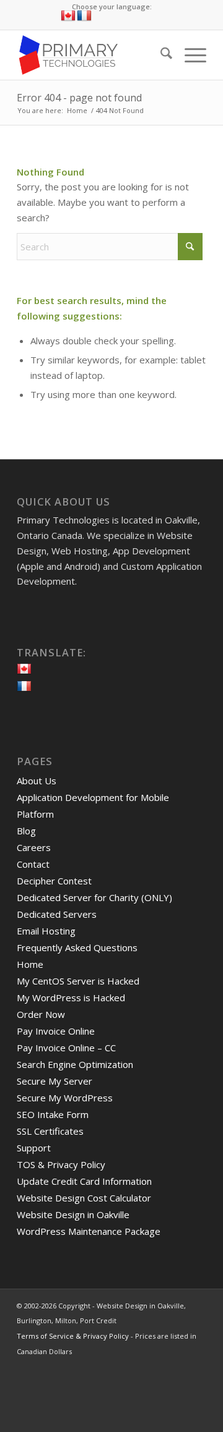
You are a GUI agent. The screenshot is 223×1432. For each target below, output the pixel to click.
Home (30, 964)
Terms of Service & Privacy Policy (73, 1336)
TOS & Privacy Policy (61, 1164)
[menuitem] (160, 55)
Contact (33, 864)
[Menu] (189, 55)
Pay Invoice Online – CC (66, 1047)
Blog (26, 830)
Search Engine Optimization (75, 1064)
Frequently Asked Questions (77, 947)
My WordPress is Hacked (71, 997)
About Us (36, 780)
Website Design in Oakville (73, 1214)
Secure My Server (54, 1081)
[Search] (160, 55)
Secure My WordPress (65, 1097)
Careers (34, 847)
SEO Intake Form (53, 1114)
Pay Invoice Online (56, 1031)
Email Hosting (46, 931)
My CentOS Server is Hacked (78, 981)
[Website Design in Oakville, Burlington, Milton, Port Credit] (92, 55)
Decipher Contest (54, 881)
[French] (84, 16)
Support (34, 1148)
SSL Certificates (50, 1131)
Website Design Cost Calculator (84, 1198)
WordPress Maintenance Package (88, 1231)
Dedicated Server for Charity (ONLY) (94, 897)
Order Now (41, 1014)
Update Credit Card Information (84, 1181)
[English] (68, 16)
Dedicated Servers (57, 914)
